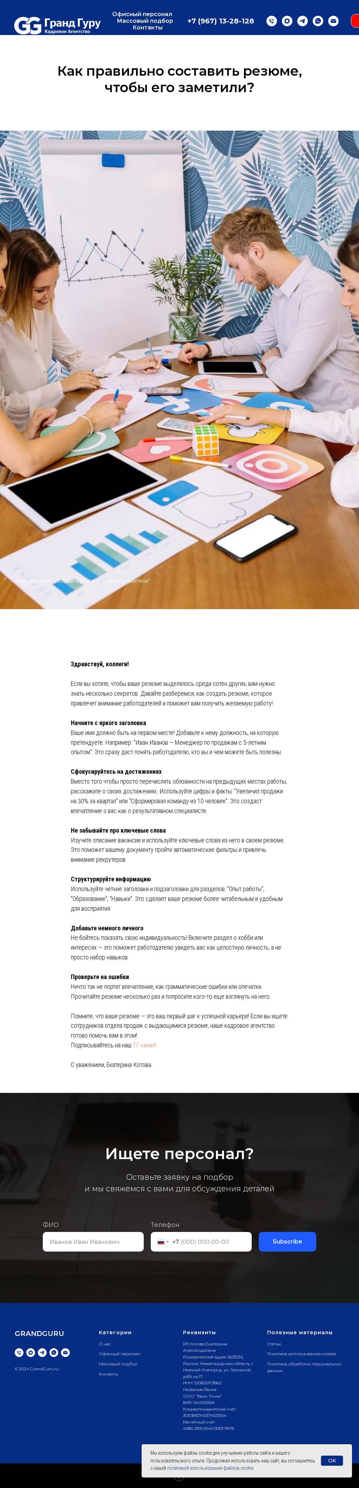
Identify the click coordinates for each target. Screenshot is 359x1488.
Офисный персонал (142, 14)
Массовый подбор (145, 21)
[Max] (287, 21)
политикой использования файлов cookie (210, 1468)
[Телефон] (271, 21)
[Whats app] (318, 21)
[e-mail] (333, 21)
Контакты (148, 27)
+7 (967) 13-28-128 (220, 21)
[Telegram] (302, 21)
